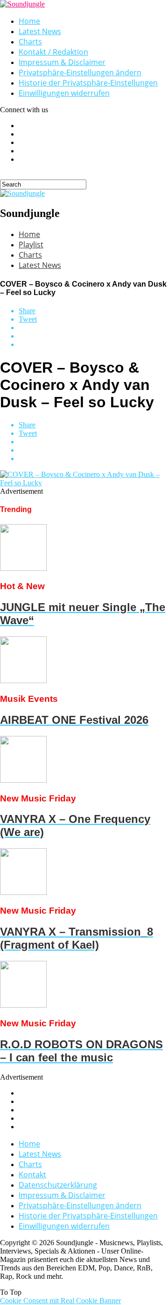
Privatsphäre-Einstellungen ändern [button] (80, 72)
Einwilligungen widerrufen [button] (64, 93)
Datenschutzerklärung (58, 1185)
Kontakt (32, 1174)
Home (29, 21)
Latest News (40, 31)
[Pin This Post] (93, 336)
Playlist (31, 244)
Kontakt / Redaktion (53, 52)
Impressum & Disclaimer (62, 62)
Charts (30, 41)
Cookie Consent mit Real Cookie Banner (60, 1301)
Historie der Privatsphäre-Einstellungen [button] (88, 83)
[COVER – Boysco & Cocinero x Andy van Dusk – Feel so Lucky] (84, 483)
